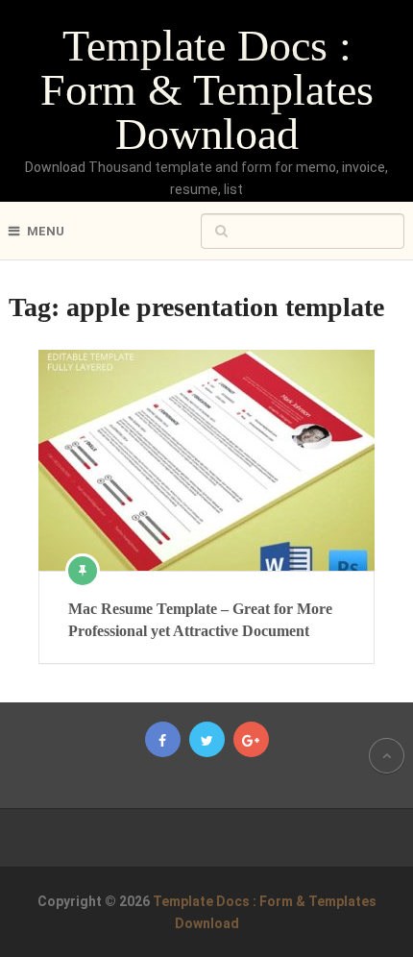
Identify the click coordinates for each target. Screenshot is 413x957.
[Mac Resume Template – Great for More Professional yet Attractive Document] (206, 460)
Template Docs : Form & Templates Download (207, 90)
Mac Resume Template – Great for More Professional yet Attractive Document (200, 619)
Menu (45, 231)
